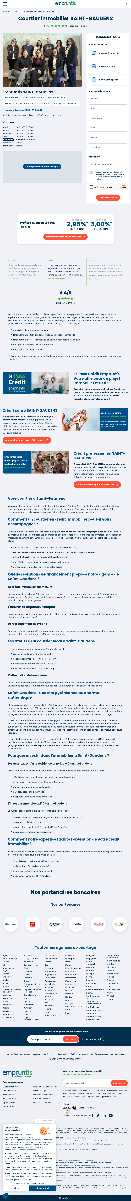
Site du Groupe (9, 1091)
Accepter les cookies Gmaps (42, 166)
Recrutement (9, 1106)
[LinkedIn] (104, 1116)
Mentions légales (40, 1091)
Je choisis (15, 1188)
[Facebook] (92, 1116)
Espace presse (9, 1102)
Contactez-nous (108, 197)
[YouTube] (111, 1116)
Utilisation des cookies (43, 1098)
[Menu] (5, 4)
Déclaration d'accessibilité (45, 1087)
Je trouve (71, 1039)
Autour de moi (93, 1039)
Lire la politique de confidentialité (18, 1180)
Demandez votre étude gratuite (63, 236)
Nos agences (8, 1094)
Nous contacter (10, 1098)
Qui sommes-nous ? (12, 1087)
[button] (5, 1196)
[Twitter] (98, 1116)
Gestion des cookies (42, 1102)
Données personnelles (43, 1094)
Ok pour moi (43, 1188)
